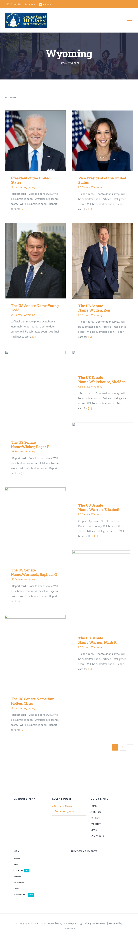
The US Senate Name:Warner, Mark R (98, 590)
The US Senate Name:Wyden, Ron (98, 261)
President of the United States (30, 141)
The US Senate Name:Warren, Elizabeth (98, 460)
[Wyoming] (35, 141)
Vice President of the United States (98, 141)
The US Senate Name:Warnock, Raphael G (30, 525)
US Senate (17, 187)
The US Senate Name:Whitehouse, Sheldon (98, 360)
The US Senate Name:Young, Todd (30, 261)
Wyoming (29, 187)
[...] (22, 208)
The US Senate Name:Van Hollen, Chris (30, 653)
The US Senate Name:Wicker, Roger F (30, 393)
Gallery (40, 141)
